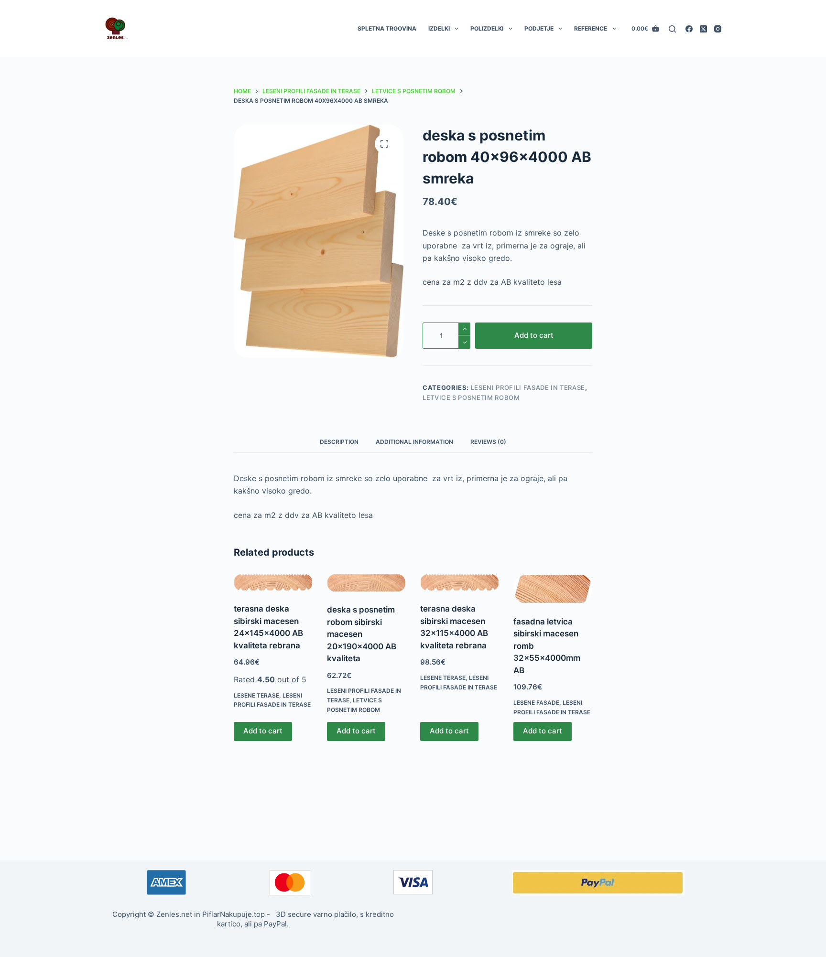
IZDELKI (439, 28)
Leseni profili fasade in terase (528, 387)
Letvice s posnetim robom (471, 397)
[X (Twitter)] (703, 28)
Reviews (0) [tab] (488, 441)
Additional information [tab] (414, 441)
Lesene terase (256, 695)
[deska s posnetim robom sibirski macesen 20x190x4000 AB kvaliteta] (366, 583)
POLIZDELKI (486, 28)
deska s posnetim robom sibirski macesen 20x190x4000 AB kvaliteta (361, 634)
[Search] (672, 28)
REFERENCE (590, 28)
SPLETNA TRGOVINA (387, 28)
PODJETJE (539, 28)
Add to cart (534, 335)
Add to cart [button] (263, 730)
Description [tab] (339, 441)
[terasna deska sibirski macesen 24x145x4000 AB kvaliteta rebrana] (273, 582)
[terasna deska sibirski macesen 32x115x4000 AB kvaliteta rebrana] (459, 582)
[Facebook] (689, 28)
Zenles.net (174, 914)
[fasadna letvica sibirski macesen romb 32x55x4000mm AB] (552, 589)
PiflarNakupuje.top (233, 914)
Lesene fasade (536, 702)
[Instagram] (717, 28)
